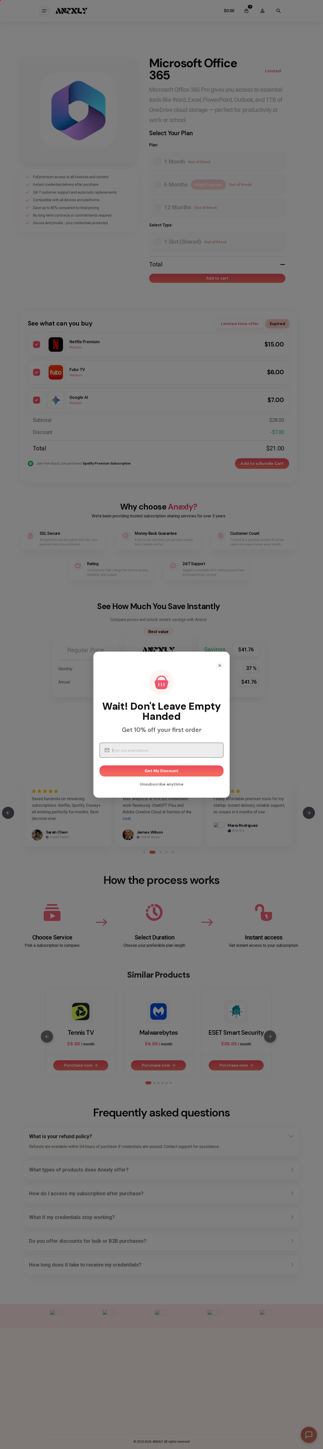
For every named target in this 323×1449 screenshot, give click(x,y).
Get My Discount (162, 770)
